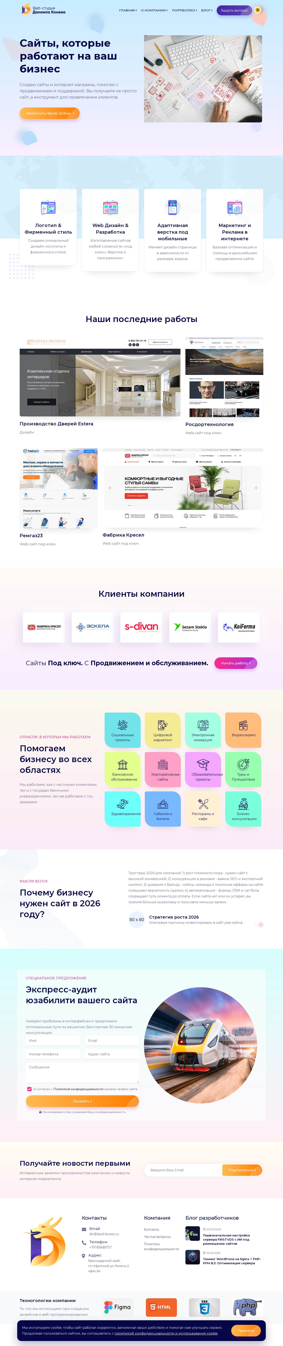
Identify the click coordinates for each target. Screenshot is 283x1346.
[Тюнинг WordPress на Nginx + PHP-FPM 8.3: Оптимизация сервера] (192, 1257)
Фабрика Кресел (123, 535)
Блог (205, 10)
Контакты (151, 1229)
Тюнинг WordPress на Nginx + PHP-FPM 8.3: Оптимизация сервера (232, 1261)
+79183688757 (100, 1247)
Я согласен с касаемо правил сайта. (86, 1089)
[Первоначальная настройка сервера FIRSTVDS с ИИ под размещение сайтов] (192, 1233)
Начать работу (234, 663)
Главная (127, 10)
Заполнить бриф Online (48, 113)
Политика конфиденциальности (161, 1246)
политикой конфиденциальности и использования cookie (166, 1333)
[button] (256, 925)
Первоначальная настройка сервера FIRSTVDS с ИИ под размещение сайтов (226, 1239)
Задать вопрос (234, 10)
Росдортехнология (209, 424)
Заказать (81, 1101)
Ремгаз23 (31, 535)
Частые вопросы (157, 1236)
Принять (246, 1331)
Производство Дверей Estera (56, 424)
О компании (153, 10)
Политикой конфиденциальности (78, 1089)
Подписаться (241, 1170)
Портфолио (183, 10)
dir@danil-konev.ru (104, 1234)
